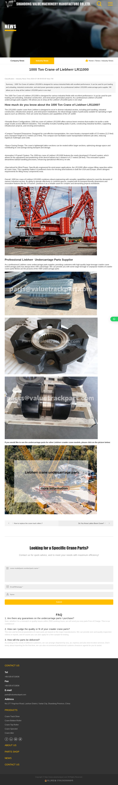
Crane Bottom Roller (13, 721)
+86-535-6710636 (12, 677)
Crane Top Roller (12, 725)
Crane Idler (9, 733)
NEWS (8, 758)
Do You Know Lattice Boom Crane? (91, 523)
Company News (17, 61)
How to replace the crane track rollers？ (28, 523)
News (97, 61)
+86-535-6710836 (12, 686)
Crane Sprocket (11, 729)
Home (91, 61)
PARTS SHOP (12, 751)
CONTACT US (12, 665)
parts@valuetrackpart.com (15, 695)
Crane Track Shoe (12, 716)
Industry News (42, 61)
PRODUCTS (11, 710)
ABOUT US (10, 745)
